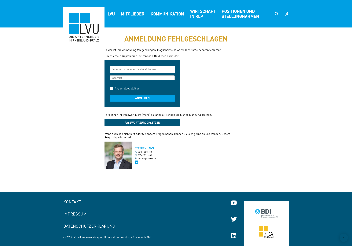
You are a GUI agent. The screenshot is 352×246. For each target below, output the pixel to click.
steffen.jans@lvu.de (147, 158)
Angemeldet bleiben (127, 88)
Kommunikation (167, 13)
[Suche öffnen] (276, 13)
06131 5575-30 (145, 152)
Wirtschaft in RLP (202, 14)
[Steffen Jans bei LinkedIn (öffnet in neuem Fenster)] (136, 162)
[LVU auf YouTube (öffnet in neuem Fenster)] (233, 202)
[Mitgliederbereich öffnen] (287, 13)
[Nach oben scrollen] (344, 238)
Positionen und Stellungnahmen (240, 14)
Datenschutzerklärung (89, 226)
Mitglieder (132, 13)
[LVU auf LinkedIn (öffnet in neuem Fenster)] (233, 235)
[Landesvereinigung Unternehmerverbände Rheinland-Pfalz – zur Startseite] (84, 27)
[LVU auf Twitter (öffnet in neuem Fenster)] (233, 219)
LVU (111, 13)
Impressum (74, 213)
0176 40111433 (145, 155)
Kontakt (72, 201)
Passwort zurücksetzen (142, 122)
